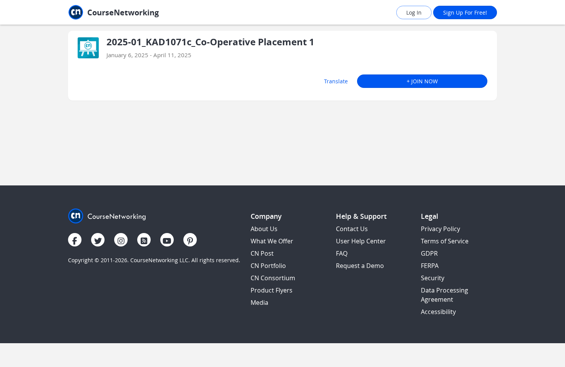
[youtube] (167, 239)
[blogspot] (144, 239)
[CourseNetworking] (107, 215)
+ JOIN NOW (422, 81)
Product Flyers (271, 290)
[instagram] (121, 239)
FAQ (341, 253)
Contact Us (352, 229)
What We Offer (272, 241)
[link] (130, 12)
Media (259, 302)
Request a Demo (360, 265)
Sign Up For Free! (465, 12)
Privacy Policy (440, 229)
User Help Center (361, 241)
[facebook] (74, 239)
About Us (264, 229)
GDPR (429, 253)
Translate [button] (336, 81)
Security (432, 278)
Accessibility (438, 311)
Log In (414, 12)
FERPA (430, 265)
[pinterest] (190, 239)
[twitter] (98, 239)
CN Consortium (273, 278)
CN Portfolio (268, 265)
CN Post (262, 253)
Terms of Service (445, 241)
